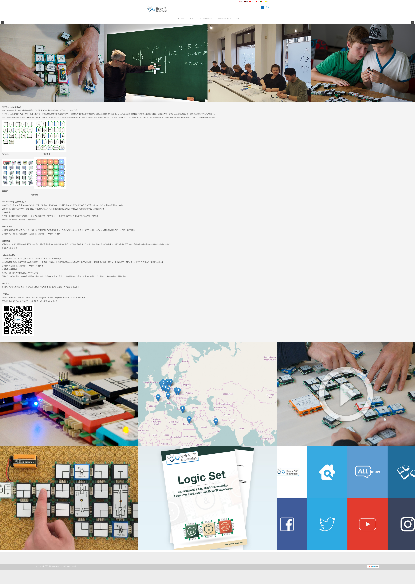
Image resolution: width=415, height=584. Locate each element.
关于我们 (181, 18)
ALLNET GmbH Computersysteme (53, 566)
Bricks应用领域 (206, 18)
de (247, 1)
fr (258, 1)
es (267, 1)
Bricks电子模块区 (224, 18)
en (242, 1)
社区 (192, 18)
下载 (238, 18)
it (262, 1)
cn (252, 1)
